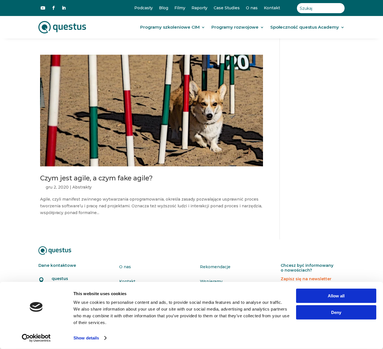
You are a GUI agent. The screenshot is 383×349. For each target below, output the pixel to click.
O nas (252, 8)
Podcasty (143, 8)
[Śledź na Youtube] (42, 7)
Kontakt (272, 8)
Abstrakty (82, 187)
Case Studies (227, 8)
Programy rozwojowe (235, 27)
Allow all (336, 295)
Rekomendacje (215, 266)
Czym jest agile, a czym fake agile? (96, 178)
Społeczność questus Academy (304, 27)
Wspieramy (211, 281)
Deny (336, 312)
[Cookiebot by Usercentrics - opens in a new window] (36, 338)
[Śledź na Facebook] (53, 8)
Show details (86, 338)
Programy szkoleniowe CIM (170, 27)
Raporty (199, 8)
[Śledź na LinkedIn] (64, 8)
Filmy (179, 8)
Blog (163, 8)
